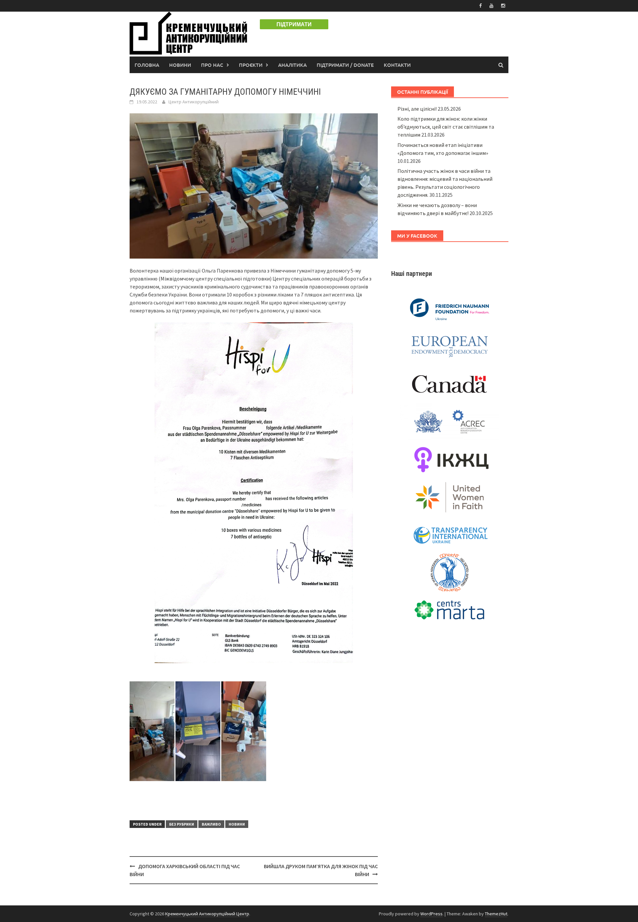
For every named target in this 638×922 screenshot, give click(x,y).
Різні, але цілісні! (417, 108)
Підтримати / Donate (345, 64)
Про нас (212, 64)
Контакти (397, 64)
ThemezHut (496, 914)
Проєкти (251, 64)
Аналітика (292, 64)
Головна (147, 64)
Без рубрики (181, 824)
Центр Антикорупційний (193, 102)
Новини (180, 64)
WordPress (431, 914)
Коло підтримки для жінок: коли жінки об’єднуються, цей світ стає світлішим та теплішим (445, 126)
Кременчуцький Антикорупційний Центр (207, 914)
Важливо (211, 824)
